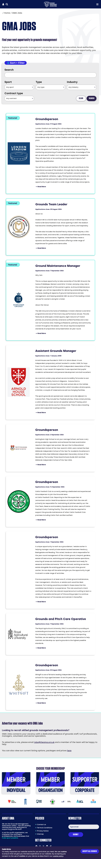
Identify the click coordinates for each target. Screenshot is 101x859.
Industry (72, 82)
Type (39, 82)
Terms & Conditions (44, 828)
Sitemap (40, 834)
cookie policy (58, 856)
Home (7, 13)
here (69, 750)
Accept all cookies (89, 851)
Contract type (14, 93)
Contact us (41, 824)
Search (9, 69)
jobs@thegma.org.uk (44, 742)
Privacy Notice (43, 831)
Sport (8, 82)
